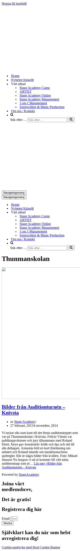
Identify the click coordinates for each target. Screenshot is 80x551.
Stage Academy (24, 421)
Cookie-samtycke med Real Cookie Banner (31, 547)
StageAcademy (29, 474)
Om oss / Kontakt (23, 111)
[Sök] (71, 119)
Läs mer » (32, 465)
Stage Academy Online (35, 95)
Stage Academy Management (39, 99)
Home (15, 76)
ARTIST (26, 91)
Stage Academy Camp (35, 88)
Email (6, 518)
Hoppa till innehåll (14, 3)
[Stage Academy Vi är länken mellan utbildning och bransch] (34, 68)
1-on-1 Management (33, 103)
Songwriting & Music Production (42, 107)
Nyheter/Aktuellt (22, 80)
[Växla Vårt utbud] (76, 212)
